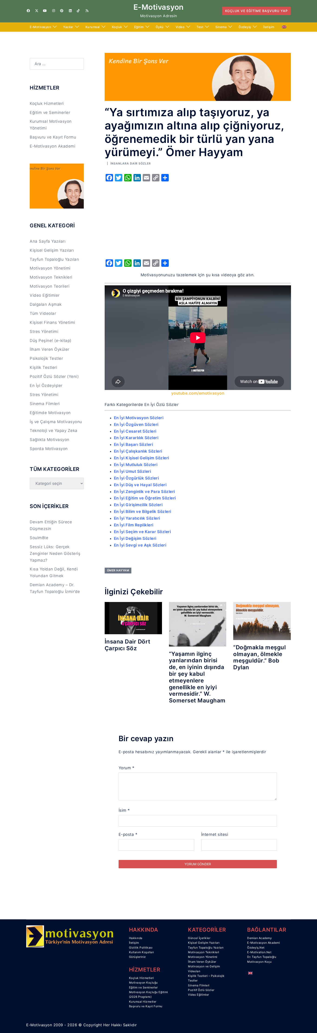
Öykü (160, 27)
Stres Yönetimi (44, 331)
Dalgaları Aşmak (46, 304)
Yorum (127, 768)
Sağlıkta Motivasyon (49, 439)
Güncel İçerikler (199, 938)
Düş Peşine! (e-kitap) (50, 340)
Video (180, 27)
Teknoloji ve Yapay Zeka (54, 430)
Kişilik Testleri (43, 367)
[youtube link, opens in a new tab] (45, 11)
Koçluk (117, 27)
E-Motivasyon (158, 7)
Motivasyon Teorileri (49, 286)
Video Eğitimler (45, 295)
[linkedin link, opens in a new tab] (70, 11)
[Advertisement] (198, 218)
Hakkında (135, 938)
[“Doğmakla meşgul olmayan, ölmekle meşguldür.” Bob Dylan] (262, 620)
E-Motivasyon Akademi (52, 146)
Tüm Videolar (43, 313)
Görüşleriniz (137, 957)
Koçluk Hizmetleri (47, 103)
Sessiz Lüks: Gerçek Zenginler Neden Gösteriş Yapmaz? (55, 553)
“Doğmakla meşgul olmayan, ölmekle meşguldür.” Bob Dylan (259, 657)
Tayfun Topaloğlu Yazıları (54, 259)
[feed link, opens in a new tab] (86, 11)
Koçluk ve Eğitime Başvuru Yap (256, 11)
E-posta (128, 834)
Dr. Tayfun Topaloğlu (261, 957)
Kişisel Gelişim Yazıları (52, 250)
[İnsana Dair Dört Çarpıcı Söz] (133, 617)
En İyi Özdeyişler (46, 385)
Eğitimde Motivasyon (50, 412)
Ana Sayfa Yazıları (47, 241)
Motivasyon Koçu (259, 961)
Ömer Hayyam (118, 570)
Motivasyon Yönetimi (50, 268)
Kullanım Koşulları (141, 952)
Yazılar (68, 27)
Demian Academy (259, 938)
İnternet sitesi (214, 834)
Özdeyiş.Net (256, 947)
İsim (124, 810)
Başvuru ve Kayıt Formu (53, 137)
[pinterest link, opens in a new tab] (61, 11)
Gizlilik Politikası (141, 947)
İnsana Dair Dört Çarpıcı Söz (127, 645)
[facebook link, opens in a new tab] (28, 11)
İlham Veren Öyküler (49, 349)
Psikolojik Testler (46, 358)
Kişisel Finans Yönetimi (52, 322)
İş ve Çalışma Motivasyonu (56, 421)
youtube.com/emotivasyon (197, 393)
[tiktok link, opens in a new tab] (78, 11)
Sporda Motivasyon (49, 448)
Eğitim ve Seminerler (50, 112)
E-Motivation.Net (259, 952)
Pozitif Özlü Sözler (201, 990)
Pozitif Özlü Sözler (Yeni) (54, 376)
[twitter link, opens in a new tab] (36, 11)
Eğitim (139, 27)
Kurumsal (92, 27)
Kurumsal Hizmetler (142, 1001)
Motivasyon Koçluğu (143, 982)
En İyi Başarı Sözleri (133, 444)
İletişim (268, 27)
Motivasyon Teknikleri (51, 277)
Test (200, 27)
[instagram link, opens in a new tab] (53, 11)
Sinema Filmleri (45, 403)
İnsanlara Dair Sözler (130, 163)
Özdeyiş (245, 27)
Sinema (220, 27)
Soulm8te (39, 537)
